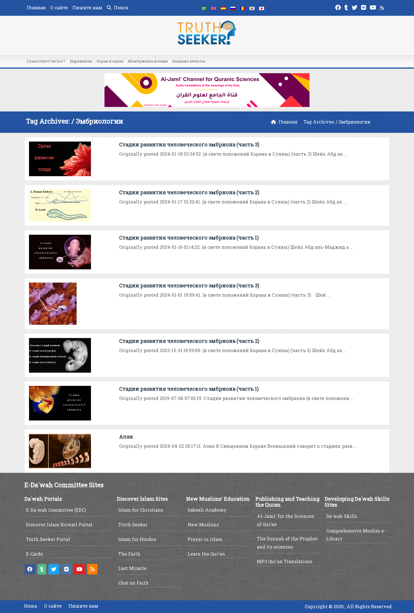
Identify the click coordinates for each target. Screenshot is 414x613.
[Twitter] (355, 7)
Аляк (126, 436)
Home (30, 606)
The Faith (129, 554)
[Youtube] (374, 7)
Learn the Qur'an (206, 554)
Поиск (120, 7)
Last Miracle (132, 568)
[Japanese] (261, 8)
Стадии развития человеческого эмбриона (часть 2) (189, 192)
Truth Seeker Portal (48, 539)
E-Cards (34, 554)
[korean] (252, 8)
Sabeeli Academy (207, 510)
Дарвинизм (81, 61)
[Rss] (382, 7)
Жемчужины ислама (148, 61)
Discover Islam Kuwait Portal (59, 524)
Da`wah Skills (341, 516)
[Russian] (233, 8)
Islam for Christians (140, 510)
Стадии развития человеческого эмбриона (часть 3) (189, 144)
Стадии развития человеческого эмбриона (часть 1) (189, 237)
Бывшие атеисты (188, 61)
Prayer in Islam (205, 539)
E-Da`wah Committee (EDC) (56, 510)
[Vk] (364, 7)
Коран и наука (110, 61)
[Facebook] (338, 7)
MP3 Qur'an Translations (284, 561)
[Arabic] (204, 8)
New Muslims (203, 524)
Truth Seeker (133, 524)
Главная (36, 7)
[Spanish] (223, 8)
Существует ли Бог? (46, 61)
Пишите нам (87, 7)
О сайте (59, 7)
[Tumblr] (347, 7)
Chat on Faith (133, 583)
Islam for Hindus (137, 539)
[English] (214, 8)
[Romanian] (242, 8)
